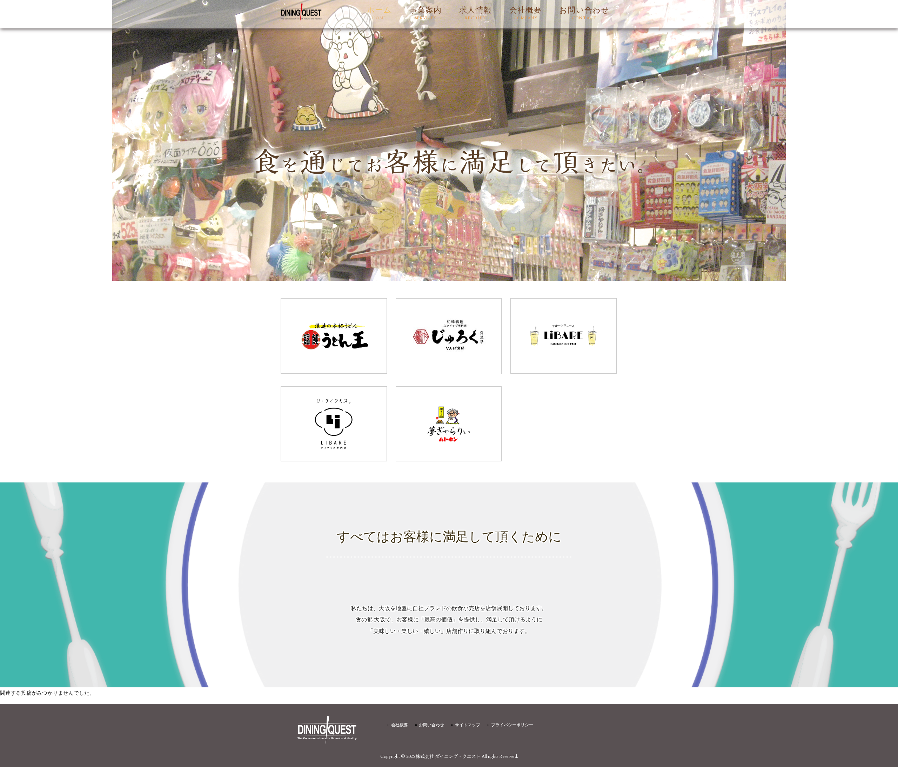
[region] (449, 140)
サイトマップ (467, 725)
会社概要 (399, 725)
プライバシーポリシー (512, 725)
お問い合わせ (431, 725)
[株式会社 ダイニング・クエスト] (301, 21)
